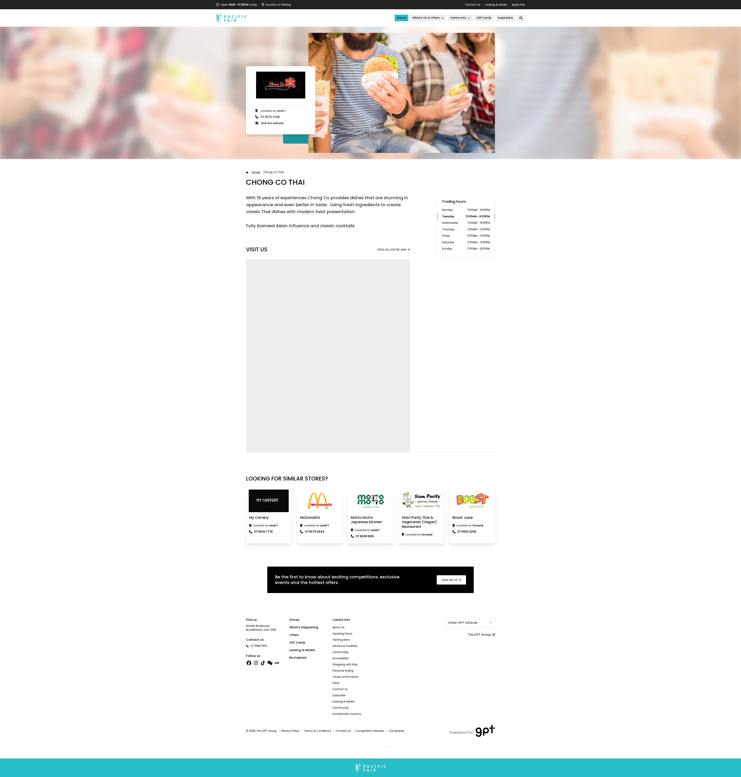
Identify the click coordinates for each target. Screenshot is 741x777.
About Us (338, 627)
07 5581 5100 (259, 646)
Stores (256, 172)
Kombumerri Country (346, 714)
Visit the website (272, 123)
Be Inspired (297, 657)
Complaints (396, 731)
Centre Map (340, 652)
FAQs (335, 683)
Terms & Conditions (317, 731)
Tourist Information (345, 677)
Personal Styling (343, 671)
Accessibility (340, 658)
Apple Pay (518, 5)
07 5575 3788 (270, 117)
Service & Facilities (344, 646)
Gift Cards (297, 642)
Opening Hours (342, 633)
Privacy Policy (290, 731)
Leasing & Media (496, 5)
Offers (294, 635)
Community (340, 708)
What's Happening (303, 627)
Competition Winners (369, 731)
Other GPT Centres (462, 622)
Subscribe (339, 695)
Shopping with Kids (344, 664)
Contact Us (472, 5)
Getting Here (341, 640)
